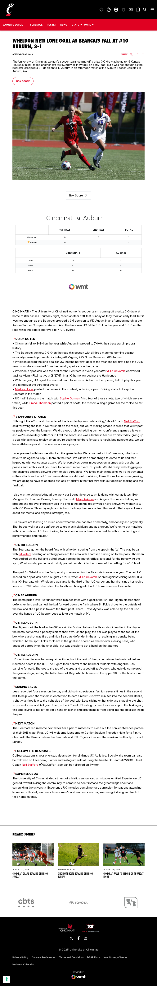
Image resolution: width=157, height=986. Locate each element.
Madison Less (24, 389)
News (63, 24)
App (123, 9)
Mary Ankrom (85, 499)
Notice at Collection (23, 964)
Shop (108, 9)
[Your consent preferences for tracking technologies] (6, 979)
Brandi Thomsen (40, 403)
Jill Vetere (25, 554)
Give (116, 9)
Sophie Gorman (70, 398)
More (87, 24)
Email (131, 9)
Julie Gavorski (116, 371)
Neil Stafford (132, 421)
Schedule (36, 24)
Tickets (102, 9)
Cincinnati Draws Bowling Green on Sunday (30, 875)
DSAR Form (93, 957)
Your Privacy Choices (115, 957)
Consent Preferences (44, 957)
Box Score (25, 81)
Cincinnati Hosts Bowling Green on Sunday (75, 875)
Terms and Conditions (71, 957)
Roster (51, 24)
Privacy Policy (20, 957)
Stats (75, 24)
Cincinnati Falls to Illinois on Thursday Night (123, 875)
